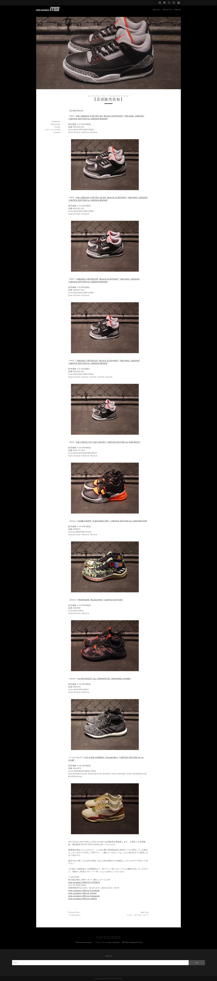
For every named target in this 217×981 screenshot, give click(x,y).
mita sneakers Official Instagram (84, 896)
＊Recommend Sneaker (118, 96)
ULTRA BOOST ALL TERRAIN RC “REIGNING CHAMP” (104, 679)
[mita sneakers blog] (48, 10)
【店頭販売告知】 (74, 915)
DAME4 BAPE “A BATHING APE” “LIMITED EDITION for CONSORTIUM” (112, 521)
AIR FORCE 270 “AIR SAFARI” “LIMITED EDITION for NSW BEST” (108, 442)
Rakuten (178, 9)
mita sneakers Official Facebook (84, 891)
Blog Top (156, 9)
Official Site (167, 9)
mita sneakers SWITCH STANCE (84, 882)
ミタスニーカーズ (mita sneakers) (52, 131)
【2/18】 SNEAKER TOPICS (137, 915)
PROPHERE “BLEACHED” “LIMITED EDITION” (100, 600)
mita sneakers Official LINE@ (82, 899)
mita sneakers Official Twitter (82, 893)
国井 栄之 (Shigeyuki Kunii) (132, 942)
